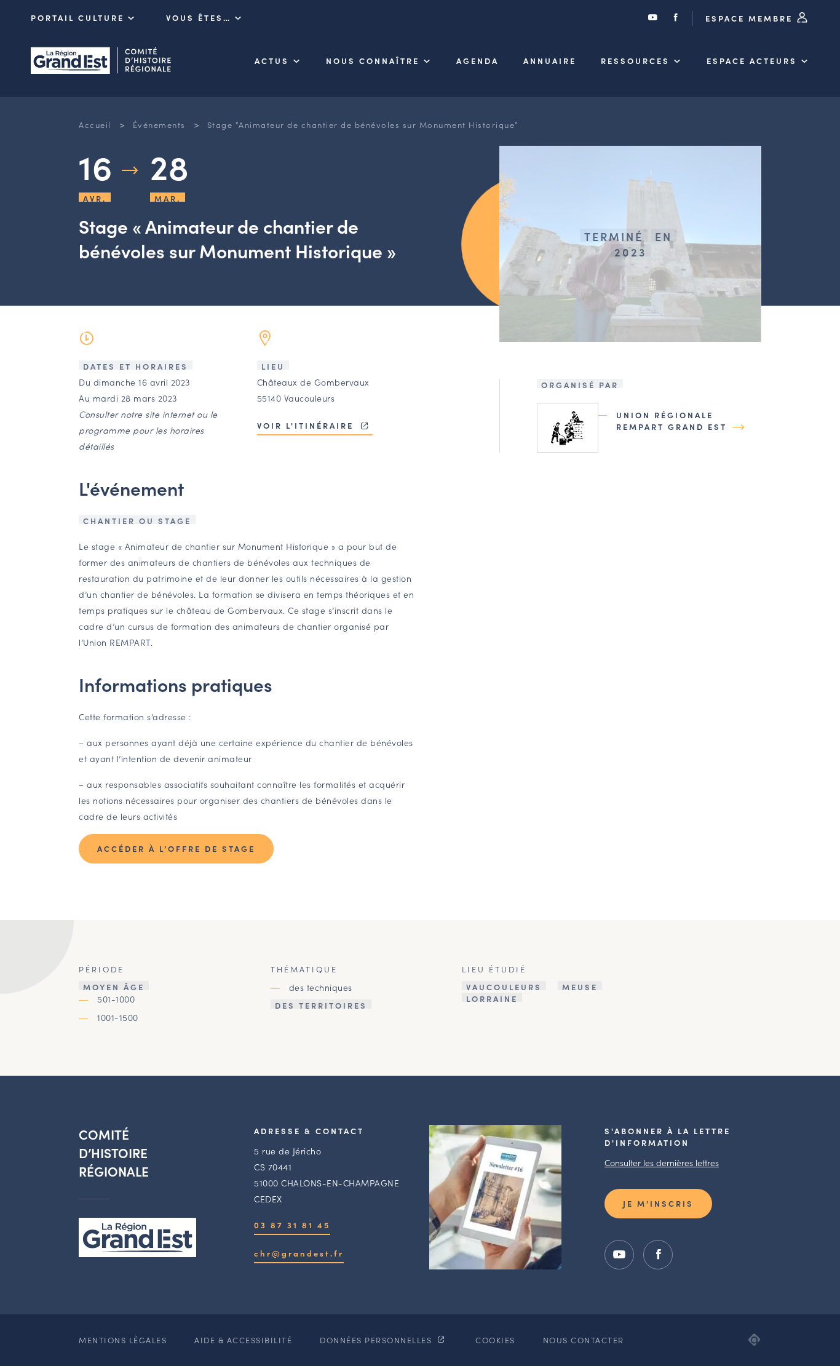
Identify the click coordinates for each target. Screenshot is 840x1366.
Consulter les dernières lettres (661, 1162)
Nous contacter (583, 1340)
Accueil (95, 124)
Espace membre (750, 18)
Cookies (495, 1340)
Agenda (477, 60)
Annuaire (549, 60)
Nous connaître (372, 60)
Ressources (635, 60)
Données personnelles (377, 1340)
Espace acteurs (752, 60)
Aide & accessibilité (243, 1340)
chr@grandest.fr (299, 1253)
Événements (159, 124)
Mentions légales (123, 1340)
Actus (272, 60)
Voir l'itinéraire (307, 425)
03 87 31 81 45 (292, 1225)
